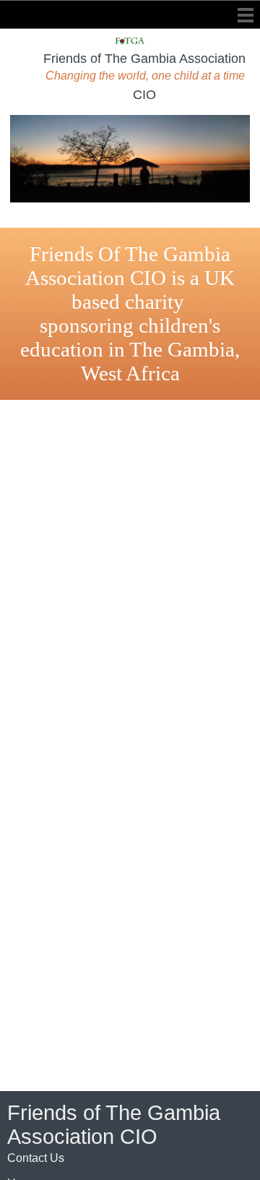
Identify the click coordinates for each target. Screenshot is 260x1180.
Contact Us (35, 1158)
